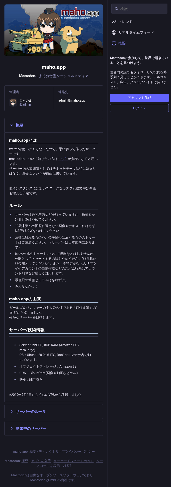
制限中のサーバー (31, 428)
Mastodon (27, 76)
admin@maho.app (71, 100)
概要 (19, 125)
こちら (63, 159)
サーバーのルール (31, 411)
